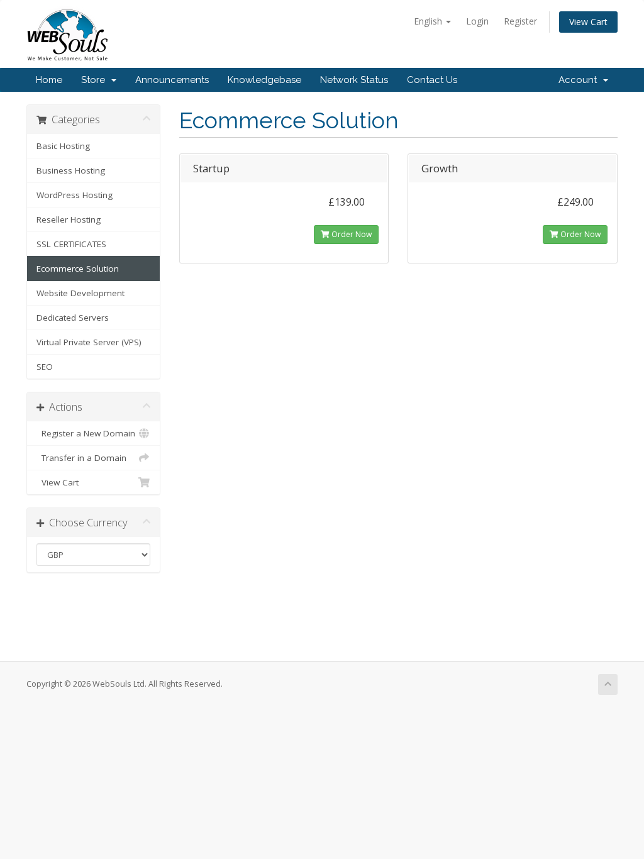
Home (49, 80)
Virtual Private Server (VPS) (89, 342)
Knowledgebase (264, 80)
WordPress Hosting (74, 195)
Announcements (172, 80)
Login (477, 21)
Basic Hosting (63, 146)
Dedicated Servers (72, 317)
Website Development (80, 293)
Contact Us (432, 80)
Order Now (351, 234)
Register (520, 21)
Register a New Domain (85, 433)
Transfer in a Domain (81, 457)
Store (95, 80)
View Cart (588, 22)
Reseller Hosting (68, 219)
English (429, 21)
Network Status (354, 80)
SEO (44, 366)
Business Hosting (70, 170)
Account (580, 80)
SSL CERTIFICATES (71, 244)
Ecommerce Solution (77, 268)
